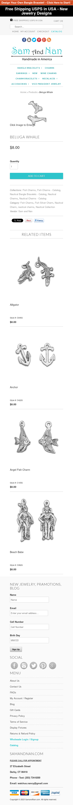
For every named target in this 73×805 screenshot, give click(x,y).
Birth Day (15, 635)
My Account (28, 31)
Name (13, 594)
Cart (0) (58, 21)
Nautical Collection (45, 207)
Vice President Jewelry (46, 84)
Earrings (23, 73)
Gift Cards (15, 710)
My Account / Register (21, 698)
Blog (12, 704)
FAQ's (13, 692)
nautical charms (26, 207)
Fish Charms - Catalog (48, 190)
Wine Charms (49, 73)
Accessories (20, 84)
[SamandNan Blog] (49, 41)
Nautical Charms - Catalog (32, 198)
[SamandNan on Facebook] (24, 41)
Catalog (56, 31)
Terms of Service (18, 721)
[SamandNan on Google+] (44, 41)
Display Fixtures (18, 727)
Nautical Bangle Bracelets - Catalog (28, 194)
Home (15, 31)
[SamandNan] (36, 54)
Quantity (14, 161)
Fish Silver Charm (44, 202)
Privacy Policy (17, 716)
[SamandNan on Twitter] (34, 41)
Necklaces (49, 78)
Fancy (39, 220)
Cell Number (17, 621)
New (35, 73)
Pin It (28, 220)
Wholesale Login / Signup (24, 739)
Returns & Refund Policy (22, 733)
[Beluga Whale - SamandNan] (36, 126)
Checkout (43, 31)
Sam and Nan (25, 211)
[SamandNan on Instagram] (29, 41)
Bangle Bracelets (30, 68)
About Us (14, 680)
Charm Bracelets (27, 78)
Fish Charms (29, 190)
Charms (49, 68)
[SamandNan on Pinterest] (39, 41)
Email (13, 608)
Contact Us (15, 686)
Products (32, 92)
